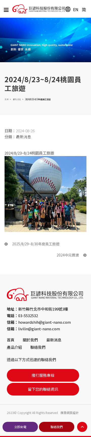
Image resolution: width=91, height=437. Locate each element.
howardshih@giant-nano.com (44, 322)
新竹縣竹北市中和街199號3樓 (43, 309)
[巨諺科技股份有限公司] (47, 9)
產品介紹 (14, 347)
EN (75, 9)
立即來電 (20, 427)
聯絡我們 (38, 347)
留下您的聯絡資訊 (43, 389)
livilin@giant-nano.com (39, 328)
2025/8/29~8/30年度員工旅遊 (35, 243)
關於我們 (30, 339)
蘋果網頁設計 (69, 412)
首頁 (7, 99)
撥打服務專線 (43, 375)
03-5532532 (28, 315)
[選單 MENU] (6, 9)
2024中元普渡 (68, 254)
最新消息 (17, 99)
